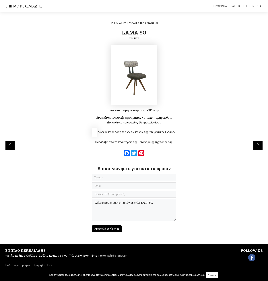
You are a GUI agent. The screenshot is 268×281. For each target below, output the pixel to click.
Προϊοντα (220, 6)
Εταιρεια (235, 6)
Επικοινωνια (252, 6)
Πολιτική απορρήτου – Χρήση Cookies (28, 265)
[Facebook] (251, 257)
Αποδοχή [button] (212, 275)
